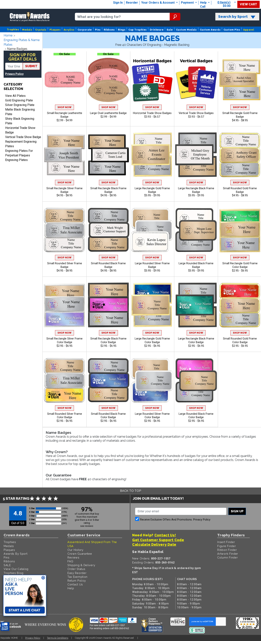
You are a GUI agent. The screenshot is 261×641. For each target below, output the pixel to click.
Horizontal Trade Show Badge (20, 130)
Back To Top (130, 491)
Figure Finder (226, 546)
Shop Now (64, 107)
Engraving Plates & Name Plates (22, 42)
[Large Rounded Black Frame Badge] (196, 230)
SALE (7, 565)
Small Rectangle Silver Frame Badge (64, 190)
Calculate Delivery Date (154, 544)
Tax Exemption (77, 576)
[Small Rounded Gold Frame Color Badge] (240, 305)
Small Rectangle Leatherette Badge (64, 115)
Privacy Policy (14, 74)
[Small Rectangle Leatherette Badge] (64, 79)
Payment (188, 2)
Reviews (73, 557)
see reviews (86, 526)
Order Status (76, 569)
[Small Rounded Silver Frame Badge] (64, 230)
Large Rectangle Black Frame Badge (196, 190)
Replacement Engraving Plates (20, 144)
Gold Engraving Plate (19, 100)
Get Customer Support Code (158, 540)
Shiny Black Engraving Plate (19, 121)
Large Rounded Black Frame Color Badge (196, 415)
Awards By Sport (16, 553)
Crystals (40, 29)
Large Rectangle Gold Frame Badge (152, 190)
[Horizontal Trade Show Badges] (152, 79)
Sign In (118, 2)
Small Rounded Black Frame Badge (108, 265)
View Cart (248, 4)
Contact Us (75, 584)
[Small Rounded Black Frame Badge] (108, 230)
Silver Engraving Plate (19, 105)
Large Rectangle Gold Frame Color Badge (152, 340)
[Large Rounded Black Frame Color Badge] (196, 380)
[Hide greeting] (43, 578)
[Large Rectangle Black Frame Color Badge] (196, 305)
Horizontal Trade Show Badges (152, 113)
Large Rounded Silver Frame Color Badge (152, 415)
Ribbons (109, 29)
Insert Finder (226, 542)
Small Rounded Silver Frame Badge (64, 265)
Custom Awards (210, 29)
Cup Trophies (137, 29)
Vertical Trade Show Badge (23, 137)
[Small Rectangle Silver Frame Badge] (64, 154)
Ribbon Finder (227, 549)
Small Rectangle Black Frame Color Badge (108, 340)
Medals (27, 29)
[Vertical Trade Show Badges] (196, 79)
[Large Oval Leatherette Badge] (108, 79)
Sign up (237, 511)
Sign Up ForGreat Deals (22, 57)
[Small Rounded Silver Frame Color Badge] (64, 380)
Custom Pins (232, 29)
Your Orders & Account (158, 2)
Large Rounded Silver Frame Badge (152, 265)
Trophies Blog (14, 573)
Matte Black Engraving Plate (20, 112)
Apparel (248, 29)
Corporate (85, 29)
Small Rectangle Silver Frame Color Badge (64, 340)
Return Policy (76, 580)
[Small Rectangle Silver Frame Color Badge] (64, 305)
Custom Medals (186, 29)
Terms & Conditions (57, 637)
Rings (121, 29)
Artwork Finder (227, 553)
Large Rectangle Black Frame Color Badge (196, 340)
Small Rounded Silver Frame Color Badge (64, 415)
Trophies (13, 29)
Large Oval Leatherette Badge (108, 113)
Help (203, 2)
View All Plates (15, 96)
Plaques (55, 29)
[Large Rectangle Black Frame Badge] (196, 154)
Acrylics (69, 29)
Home (8, 35)
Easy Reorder (76, 573)
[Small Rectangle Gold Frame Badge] (240, 79)
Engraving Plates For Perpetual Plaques (19, 153)
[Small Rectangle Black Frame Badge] (108, 154)
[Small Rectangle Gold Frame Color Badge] (240, 230)
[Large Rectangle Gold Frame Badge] (152, 154)
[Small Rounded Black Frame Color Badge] (108, 380)
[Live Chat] (5, 626)
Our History (75, 549)
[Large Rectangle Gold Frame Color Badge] (152, 305)
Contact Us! (165, 535)
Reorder (132, 2)
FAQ (70, 561)
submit (31, 66)
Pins (98, 29)
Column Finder (227, 557)
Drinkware (157, 29)
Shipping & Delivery (81, 565)
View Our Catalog (16, 569)
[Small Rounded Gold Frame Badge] (240, 154)
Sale (170, 29)
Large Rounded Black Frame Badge (196, 265)
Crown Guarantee (79, 553)
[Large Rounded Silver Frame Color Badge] (152, 380)
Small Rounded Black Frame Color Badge (108, 415)
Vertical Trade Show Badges (196, 113)
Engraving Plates (16, 160)
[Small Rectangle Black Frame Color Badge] (108, 305)
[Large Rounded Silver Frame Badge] (152, 230)
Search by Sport (233, 17)
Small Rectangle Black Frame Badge (108, 190)
